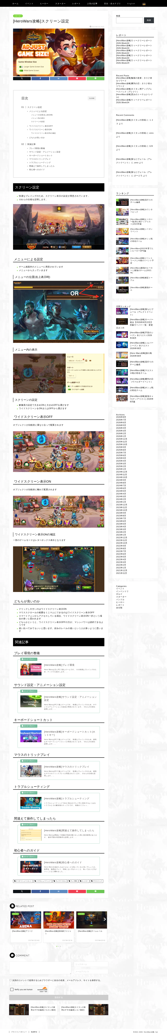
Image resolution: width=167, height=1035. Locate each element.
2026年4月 (121, 428)
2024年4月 (121, 494)
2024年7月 (121, 485)
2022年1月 (121, 568)
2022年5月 (121, 557)
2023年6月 (121, 521)
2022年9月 (121, 546)
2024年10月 (121, 477)
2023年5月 (121, 524)
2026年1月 (121, 436)
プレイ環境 (73, 881)
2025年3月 (121, 463)
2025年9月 (121, 447)
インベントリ (122, 591)
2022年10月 (121, 543)
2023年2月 (121, 532)
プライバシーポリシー (19, 1032)
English (131, 3)
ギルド (119, 594)
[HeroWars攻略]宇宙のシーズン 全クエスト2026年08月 (141, 335)
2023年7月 (121, 518)
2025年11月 (121, 442)
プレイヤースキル (60, 881)
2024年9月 (121, 480)
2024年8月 (121, 483)
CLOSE (91, 98)
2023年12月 (121, 505)
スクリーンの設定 (38, 121)
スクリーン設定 (34, 107)
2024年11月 (121, 474)
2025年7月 (121, 453)
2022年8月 (121, 548)
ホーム (15, 3)
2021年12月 (121, 570)
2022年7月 (121, 551)
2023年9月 (121, 513)
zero (151, 133)
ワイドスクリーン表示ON (40, 130)
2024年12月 (121, 472)
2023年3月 (121, 529)
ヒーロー (44, 3)
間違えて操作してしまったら (42, 166)
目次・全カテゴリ (112, 3)
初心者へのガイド (37, 170)
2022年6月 (121, 554)
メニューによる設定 (38, 111)
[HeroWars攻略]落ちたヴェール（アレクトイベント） (141, 312)
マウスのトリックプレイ (40, 159)
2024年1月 (121, 502)
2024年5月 (121, 491)
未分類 (119, 608)
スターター (60, 3)
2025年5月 (121, 458)
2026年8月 (121, 417)
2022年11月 (121, 540)
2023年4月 (121, 526)
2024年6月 (121, 488)
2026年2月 (121, 433)
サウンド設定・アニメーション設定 (45, 152)
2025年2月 (121, 466)
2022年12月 (121, 537)
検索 (118, 16)
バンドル (120, 599)
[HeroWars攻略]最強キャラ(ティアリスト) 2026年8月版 (142, 399)
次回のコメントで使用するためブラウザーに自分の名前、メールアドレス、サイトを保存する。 (57, 980)
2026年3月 (121, 431)
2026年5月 (121, 425)
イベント (29, 3)
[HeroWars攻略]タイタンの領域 (131, 120)
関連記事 (31, 144)
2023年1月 (121, 535)
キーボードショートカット (41, 156)
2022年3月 (121, 562)
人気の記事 (92, 3)
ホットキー (84, 881)
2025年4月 (121, 461)
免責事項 (34, 1032)
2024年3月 (121, 496)
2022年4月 (121, 559)
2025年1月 (121, 469)
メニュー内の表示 (38, 118)
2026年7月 (121, 420)
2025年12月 (121, 439)
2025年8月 (121, 450)
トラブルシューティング (40, 163)
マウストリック (97, 881)
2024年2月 (121, 499)
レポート (76, 3)
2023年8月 (121, 516)
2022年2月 (121, 565)
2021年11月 (121, 573)
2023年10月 (121, 510)
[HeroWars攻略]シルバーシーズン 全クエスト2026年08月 (141, 345)
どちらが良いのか (37, 138)
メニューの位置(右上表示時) (42, 115)
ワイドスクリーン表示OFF (41, 126)
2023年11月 (121, 507)
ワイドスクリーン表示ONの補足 (43, 133)
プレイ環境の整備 (37, 148)
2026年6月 (121, 422)
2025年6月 (121, 455)
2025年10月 (121, 444)
